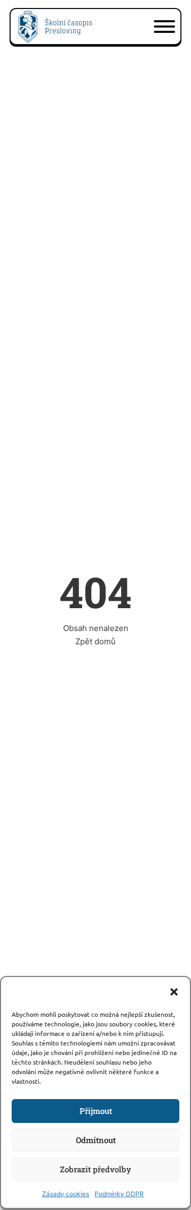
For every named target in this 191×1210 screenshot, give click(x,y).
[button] (174, 992)
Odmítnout (96, 1140)
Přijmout (96, 1110)
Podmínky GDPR (119, 1194)
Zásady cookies (65, 1194)
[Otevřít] (164, 26)
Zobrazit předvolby (95, 1169)
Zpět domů (95, 641)
